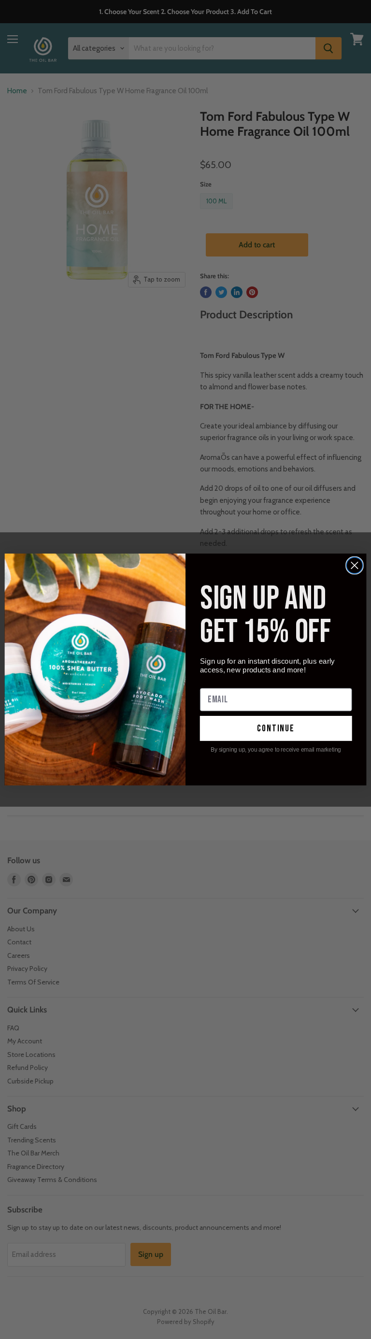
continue (276, 728)
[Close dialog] (354, 565)
